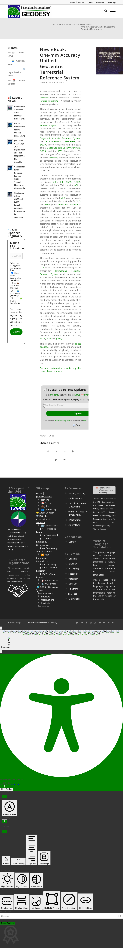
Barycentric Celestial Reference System (60, 138)
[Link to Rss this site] (108, 622)
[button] (1, 651)
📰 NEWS (13, 47)
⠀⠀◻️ (39, 535)
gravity (43, 144)
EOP (48, 338)
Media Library (75, 498)
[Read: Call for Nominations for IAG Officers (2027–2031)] (10, 125)
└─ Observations (46, 599)
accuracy (44, 97)
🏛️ (37, 516)
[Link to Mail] (113, 622)
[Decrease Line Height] (4, 831)
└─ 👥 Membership (47, 509)
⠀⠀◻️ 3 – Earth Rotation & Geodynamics (43, 541)
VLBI (55, 182)
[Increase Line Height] (4, 821)
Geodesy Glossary (77, 493)
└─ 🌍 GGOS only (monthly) (15, 293)
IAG (46, 82)
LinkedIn (73, 558)
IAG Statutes (75, 519)
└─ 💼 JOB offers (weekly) (14, 285)
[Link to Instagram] (90, 622)
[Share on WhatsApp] (64, 451)
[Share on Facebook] (48, 451)
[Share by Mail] (64, 460)
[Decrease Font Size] (4, 796)
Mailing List (74, 598)
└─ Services (43, 606)
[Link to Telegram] (100, 622)
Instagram (73, 578)
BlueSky (73, 563)
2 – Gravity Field (50, 535)
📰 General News (56, 82)
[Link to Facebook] (86, 622)
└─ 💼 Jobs (43, 506)
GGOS (42, 82)
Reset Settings (7, 923)
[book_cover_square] (109, 60)
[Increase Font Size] (4, 786)
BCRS (42, 338)
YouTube (73, 583)
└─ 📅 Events (44, 503)
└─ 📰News (43, 499)
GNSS (68, 182)
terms (16, 325)
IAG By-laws (74, 524)
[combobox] (61, 640)
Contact (72, 541)
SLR (61, 182)
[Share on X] (56, 451)
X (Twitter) (74, 568)
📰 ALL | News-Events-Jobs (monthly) (15, 276)
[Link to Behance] (104, 622)
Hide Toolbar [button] (6, 789)
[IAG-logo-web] (30, 11)
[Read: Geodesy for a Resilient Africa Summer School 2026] (10, 108)
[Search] (104, 11)
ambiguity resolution (68, 204)
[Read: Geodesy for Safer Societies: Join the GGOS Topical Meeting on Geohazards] (10, 168)
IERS (60, 151)
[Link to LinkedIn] (77, 622)
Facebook (73, 573)
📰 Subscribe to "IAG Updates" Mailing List (74, 390)
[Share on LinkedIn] (56, 460)
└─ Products (44, 603)
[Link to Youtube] (82, 622)
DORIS (77, 182)
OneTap (15, 784)
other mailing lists (62, 420)
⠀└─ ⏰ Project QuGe (47, 580)
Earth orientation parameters (60, 141)
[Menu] (111, 11)
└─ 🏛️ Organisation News (16, 72)
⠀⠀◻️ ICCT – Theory (46, 564)
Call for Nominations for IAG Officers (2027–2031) (19, 129)
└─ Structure (44, 596)
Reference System (49, 100)
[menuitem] (72, 2)
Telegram (73, 588)
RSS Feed (72, 593)
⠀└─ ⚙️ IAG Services (46, 583)
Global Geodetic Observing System (63, 147)
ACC (76, 185)
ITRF (42, 267)
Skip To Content (7, 911)
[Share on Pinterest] (73, 451)
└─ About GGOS (46, 593)
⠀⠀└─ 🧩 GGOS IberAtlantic (16, 301)
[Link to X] (95, 622)
